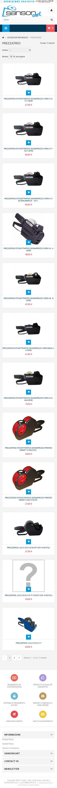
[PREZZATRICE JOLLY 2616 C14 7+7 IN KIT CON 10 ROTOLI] (28, 561)
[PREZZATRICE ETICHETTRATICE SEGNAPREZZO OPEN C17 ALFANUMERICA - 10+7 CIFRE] (28, 164)
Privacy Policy (7, 739)
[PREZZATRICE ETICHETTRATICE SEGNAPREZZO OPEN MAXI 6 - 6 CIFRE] (28, 314)
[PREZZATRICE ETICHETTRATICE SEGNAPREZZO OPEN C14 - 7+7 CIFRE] (28, 64)
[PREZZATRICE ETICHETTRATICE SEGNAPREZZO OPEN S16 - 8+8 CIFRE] (28, 363)
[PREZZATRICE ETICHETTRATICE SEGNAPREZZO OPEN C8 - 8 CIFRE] (28, 264)
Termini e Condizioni (10, 748)
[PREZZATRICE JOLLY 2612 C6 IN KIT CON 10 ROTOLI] (28, 513)
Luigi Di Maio (33, 785)
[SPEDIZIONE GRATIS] (28, 2)
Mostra (5, 56)
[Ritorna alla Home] (3, 37)
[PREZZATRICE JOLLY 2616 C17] (28, 608)
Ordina (5, 50)
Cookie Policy (8, 744)
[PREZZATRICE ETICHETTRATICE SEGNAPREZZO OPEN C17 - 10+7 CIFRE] (28, 114)
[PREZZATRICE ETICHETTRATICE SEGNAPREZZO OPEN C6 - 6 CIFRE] (28, 214)
